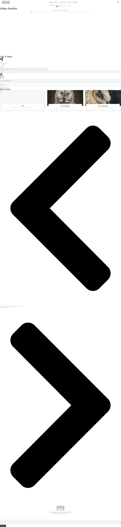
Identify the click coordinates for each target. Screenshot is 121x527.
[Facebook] (57, 510)
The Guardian (65, 106)
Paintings (67, 10)
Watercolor (5, 63)
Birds (1, 63)
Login (2, 65)
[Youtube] (64, 510)
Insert (3, 525)
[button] (118, 2)
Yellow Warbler (8, 8)
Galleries (62, 10)
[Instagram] (59, 510)
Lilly (22, 106)
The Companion (103, 106)
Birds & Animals (55, 10)
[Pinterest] (61, 510)
